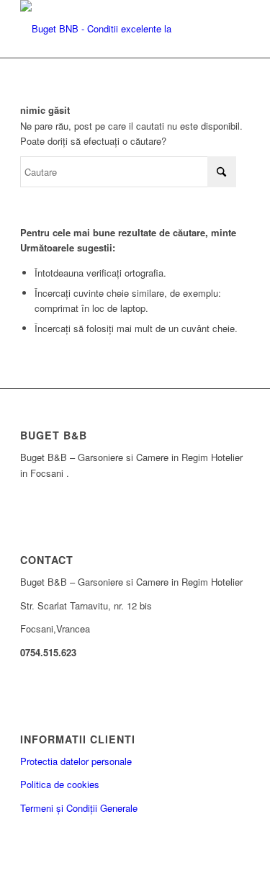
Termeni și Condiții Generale (79, 808)
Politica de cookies (59, 784)
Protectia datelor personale (76, 761)
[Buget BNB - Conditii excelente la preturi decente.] (112, 29)
